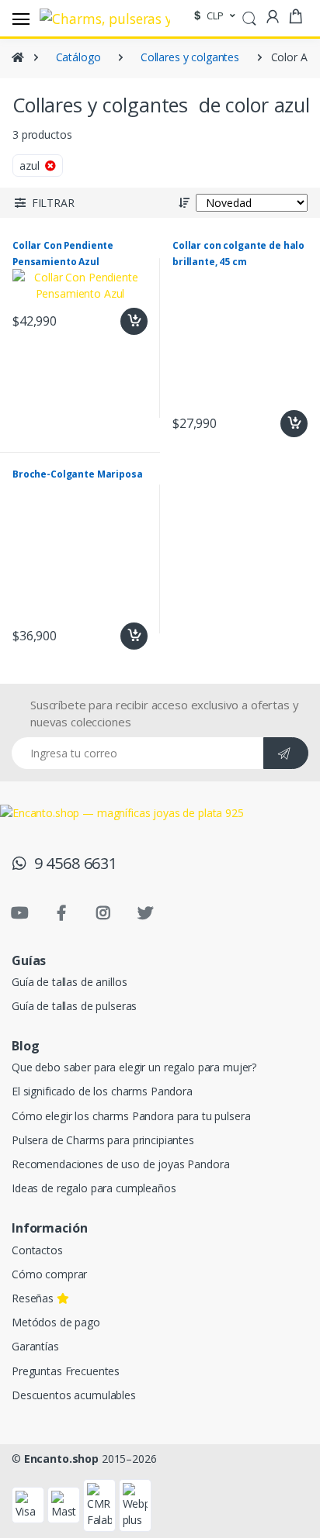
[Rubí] (97, 235)
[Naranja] (97, 168)
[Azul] (162, 202)
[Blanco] (162, 268)
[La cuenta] (272, 16)
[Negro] (32, 268)
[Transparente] (32, 302)
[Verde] (32, 202)
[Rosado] (32, 235)
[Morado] (162, 235)
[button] (249, 17)
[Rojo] (32, 168)
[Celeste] (97, 202)
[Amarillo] (162, 168)
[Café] (97, 268)
